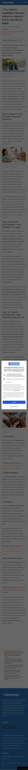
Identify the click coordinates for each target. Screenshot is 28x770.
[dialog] (14, 385)
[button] (14, 382)
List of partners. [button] (17, 390)
